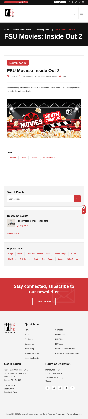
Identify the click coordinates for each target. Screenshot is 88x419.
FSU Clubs (59, 339)
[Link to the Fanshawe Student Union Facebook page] (69, 2)
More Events (13, 233)
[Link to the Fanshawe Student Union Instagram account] (72, 2)
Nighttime (12, 259)
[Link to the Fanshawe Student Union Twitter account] (72, 388)
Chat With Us (60, 2)
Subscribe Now (44, 301)
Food (24, 158)
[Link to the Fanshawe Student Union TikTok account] (80, 2)
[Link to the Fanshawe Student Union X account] (83, 2)
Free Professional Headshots (32, 221)
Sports (60, 259)
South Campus (49, 158)
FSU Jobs (59, 344)
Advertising (29, 349)
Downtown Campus (35, 254)
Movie (34, 158)
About (27, 334)
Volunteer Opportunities (65, 349)
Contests (59, 330)
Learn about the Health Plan (16, 2)
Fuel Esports (60, 334)
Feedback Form (10, 392)
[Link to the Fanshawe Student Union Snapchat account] (76, 2)
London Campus (60, 254)
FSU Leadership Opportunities (67, 353)
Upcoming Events (32, 358)
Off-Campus (25, 259)
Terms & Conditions (74, 414)
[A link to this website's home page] (9, 13)
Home (27, 330)
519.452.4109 (9, 385)
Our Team (29, 339)
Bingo (10, 254)
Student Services (32, 353)
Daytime (13, 158)
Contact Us (29, 344)
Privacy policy (61, 414)
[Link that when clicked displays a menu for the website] (81, 13)
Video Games (72, 259)
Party (36, 259)
